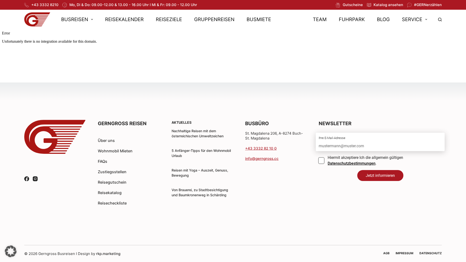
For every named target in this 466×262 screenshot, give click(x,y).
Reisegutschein (112, 182)
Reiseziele (169, 19)
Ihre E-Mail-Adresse (332, 137)
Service (412, 19)
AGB (386, 253)
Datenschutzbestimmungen (351, 163)
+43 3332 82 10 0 (261, 148)
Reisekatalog (110, 192)
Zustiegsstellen (112, 171)
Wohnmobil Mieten (115, 150)
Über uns (106, 140)
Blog (383, 19)
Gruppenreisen (214, 19)
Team (320, 19)
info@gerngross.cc (262, 158)
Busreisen (74, 19)
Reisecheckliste (112, 203)
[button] (10, 251)
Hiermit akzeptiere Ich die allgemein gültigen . (365, 160)
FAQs (102, 161)
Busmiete (259, 19)
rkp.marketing (108, 253)
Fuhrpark (352, 19)
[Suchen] (440, 19)
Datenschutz (430, 253)
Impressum (404, 253)
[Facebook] (26, 178)
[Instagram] (35, 178)
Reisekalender (124, 19)
